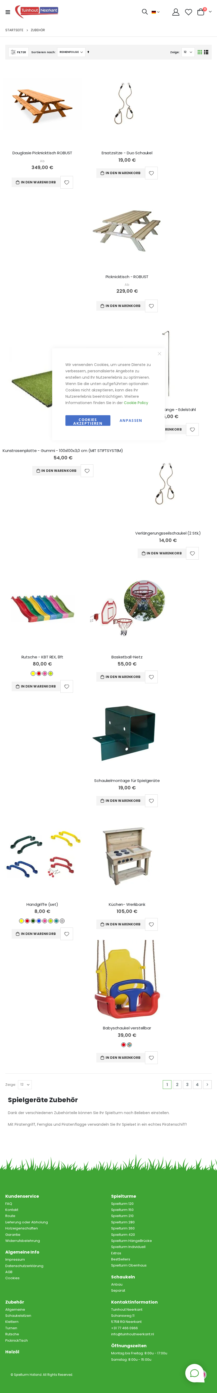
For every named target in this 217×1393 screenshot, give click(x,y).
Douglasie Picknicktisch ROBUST (42, 153)
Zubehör (14, 1302)
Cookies (12, 1278)
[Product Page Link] (42, 105)
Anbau (117, 1284)
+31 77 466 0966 (124, 1328)
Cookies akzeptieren (87, 421)
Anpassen (131, 420)
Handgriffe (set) (42, 904)
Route (10, 1215)
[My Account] (176, 12)
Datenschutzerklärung (24, 1265)
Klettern (12, 1321)
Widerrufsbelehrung (22, 1240)
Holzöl (12, 1352)
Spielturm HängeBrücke (131, 1240)
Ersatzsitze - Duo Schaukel (127, 153)
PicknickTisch (16, 1340)
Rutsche (12, 1334)
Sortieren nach (43, 52)
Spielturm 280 (123, 1222)
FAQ (8, 1203)
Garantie (12, 1234)
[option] (33, 673)
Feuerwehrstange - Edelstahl (168, 409)
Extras (116, 1253)
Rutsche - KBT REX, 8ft (42, 657)
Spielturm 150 (122, 1209)
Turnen (11, 1328)
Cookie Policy (136, 402)
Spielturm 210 (122, 1215)
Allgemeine (15, 1309)
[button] (66, 182)
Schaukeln (123, 1277)
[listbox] (42, 673)
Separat (118, 1290)
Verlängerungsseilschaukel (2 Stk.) (168, 533)
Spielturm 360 (123, 1228)
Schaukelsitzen (18, 1315)
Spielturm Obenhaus (129, 1265)
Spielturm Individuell (128, 1246)
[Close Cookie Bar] (159, 353)
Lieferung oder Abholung (26, 1222)
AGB (8, 1271)
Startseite (14, 30)
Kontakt (11, 1209)
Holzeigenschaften (21, 1228)
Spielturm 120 (122, 1203)
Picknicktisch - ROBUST (127, 276)
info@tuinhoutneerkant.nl (132, 1334)
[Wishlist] (188, 12)
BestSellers (120, 1259)
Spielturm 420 (123, 1234)
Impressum (15, 1259)
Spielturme (123, 1196)
